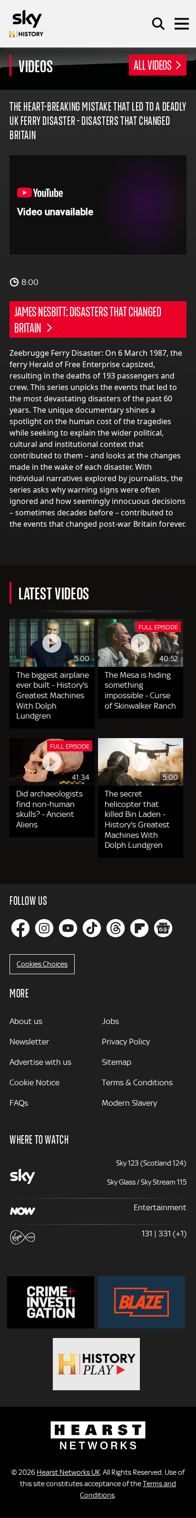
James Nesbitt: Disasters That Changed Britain (87, 319)
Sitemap (116, 1062)
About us (26, 1021)
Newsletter (29, 1041)
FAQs (19, 1103)
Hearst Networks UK (68, 1472)
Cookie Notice (34, 1082)
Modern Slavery (129, 1103)
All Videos (153, 64)
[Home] (26, 23)
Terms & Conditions (137, 1082)
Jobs (110, 1021)
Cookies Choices (42, 964)
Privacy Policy (126, 1041)
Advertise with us (40, 1062)
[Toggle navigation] (182, 24)
